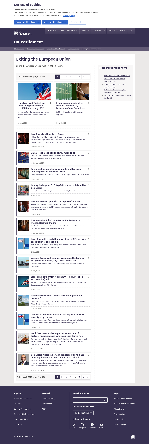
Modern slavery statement (124, 404)
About (84, 31)
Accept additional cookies (27, 22)
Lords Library (47, 404)
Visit (110, 31)
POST (44, 409)
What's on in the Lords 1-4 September (117, 76)
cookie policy (69, 15)
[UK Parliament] (23, 32)
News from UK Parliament (56, 49)
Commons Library (48, 399)
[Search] (131, 31)
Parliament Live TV (83, 413)
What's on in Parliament (23, 399)
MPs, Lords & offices (68, 31)
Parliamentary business (35, 49)
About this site (119, 409)
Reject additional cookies (55, 22)
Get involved (97, 31)
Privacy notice (119, 414)
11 (79, 76)
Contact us (18, 424)
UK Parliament (28, 42)
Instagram (82, 428)
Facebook (92, 428)
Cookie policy (119, 419)
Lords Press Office (21, 419)
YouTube (101, 428)
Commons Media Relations (24, 414)
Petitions (17, 404)
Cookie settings (77, 22)
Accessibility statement (123, 399)
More (121, 31)
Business (51, 31)
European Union (73, 49)
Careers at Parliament (22, 409)
